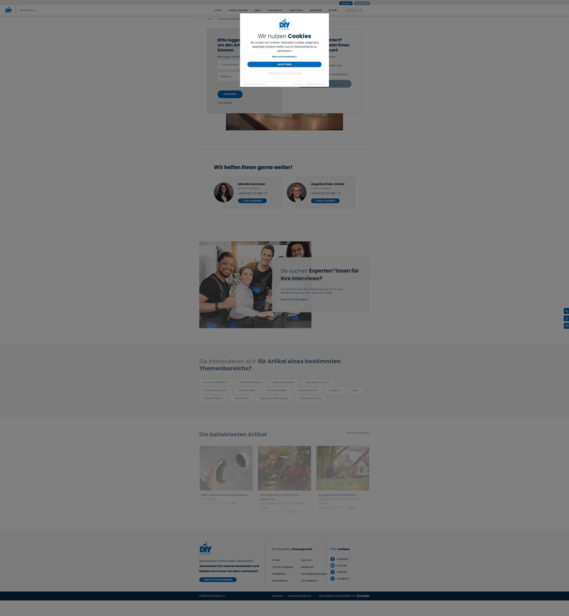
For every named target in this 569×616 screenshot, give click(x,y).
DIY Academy (309, 580)
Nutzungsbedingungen (314, 574)
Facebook (342, 559)
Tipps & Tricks (241, 398)
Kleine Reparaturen (308, 390)
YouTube (341, 565)
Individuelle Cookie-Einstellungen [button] (284, 72)
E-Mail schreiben (252, 200)
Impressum (298, 84)
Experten (306, 560)
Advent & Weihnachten (216, 382)
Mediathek (307, 567)
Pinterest (341, 572)
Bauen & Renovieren (283, 382)
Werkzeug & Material (310, 398)
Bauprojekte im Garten (317, 382)
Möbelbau (335, 390)
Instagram (342, 578)
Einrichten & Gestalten (215, 390)
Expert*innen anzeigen (294, 299)
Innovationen (279, 580)
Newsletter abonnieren (218, 579)
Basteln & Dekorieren (250, 382)
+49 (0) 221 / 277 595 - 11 (252, 193)
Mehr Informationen (283, 56)
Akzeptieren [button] (284, 64)
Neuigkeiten (279, 574)
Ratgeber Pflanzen (213, 398)
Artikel (209, 19)
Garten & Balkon (247, 390)
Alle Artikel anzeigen (358, 432)
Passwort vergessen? (225, 102)
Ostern (355, 390)
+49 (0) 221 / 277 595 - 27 (326, 193)
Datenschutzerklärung (315, 84)
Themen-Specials (282, 567)
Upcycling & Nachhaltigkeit (274, 398)
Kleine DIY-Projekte (277, 390)
